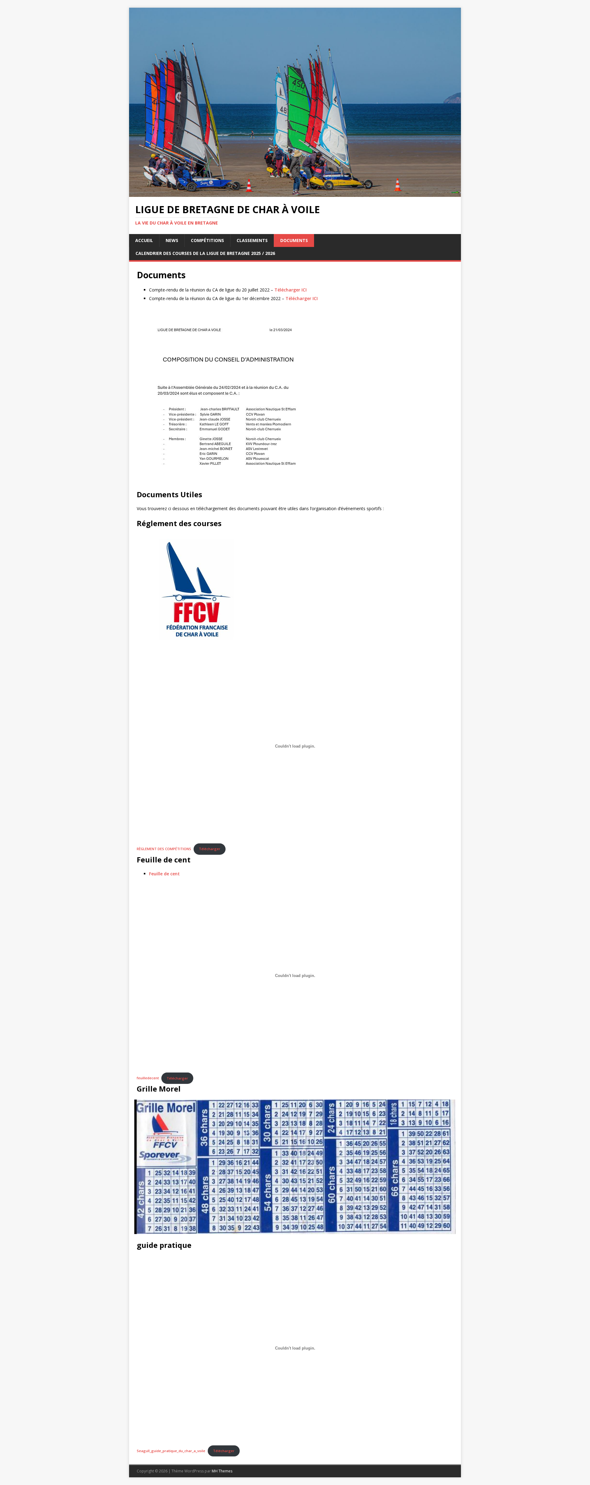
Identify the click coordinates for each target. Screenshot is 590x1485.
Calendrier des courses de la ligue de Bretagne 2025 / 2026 (205, 253)
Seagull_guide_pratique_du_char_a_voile (171, 1450)
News (172, 240)
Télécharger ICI (290, 290)
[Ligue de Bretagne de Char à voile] (295, 193)
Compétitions (207, 240)
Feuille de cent (164, 874)
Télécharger (209, 848)
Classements (252, 240)
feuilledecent (148, 1078)
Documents (294, 240)
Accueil (144, 240)
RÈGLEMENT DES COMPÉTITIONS (164, 848)
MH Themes (222, 1471)
